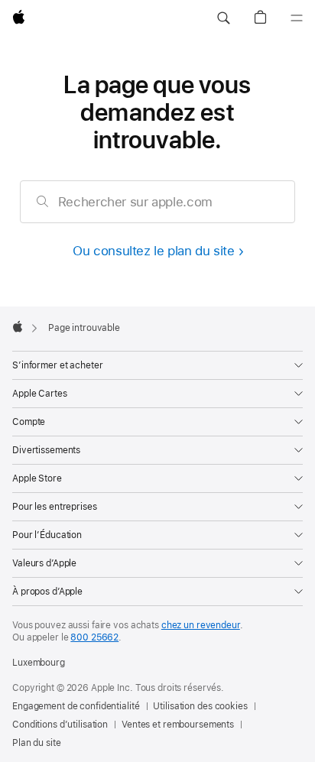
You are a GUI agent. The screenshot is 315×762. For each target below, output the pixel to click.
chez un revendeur (200, 625)
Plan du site (36, 743)
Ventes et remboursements (178, 724)
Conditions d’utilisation (60, 724)
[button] (223, 18)
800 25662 (94, 637)
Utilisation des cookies (200, 706)
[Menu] (296, 18)
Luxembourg (38, 662)
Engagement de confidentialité (76, 706)
